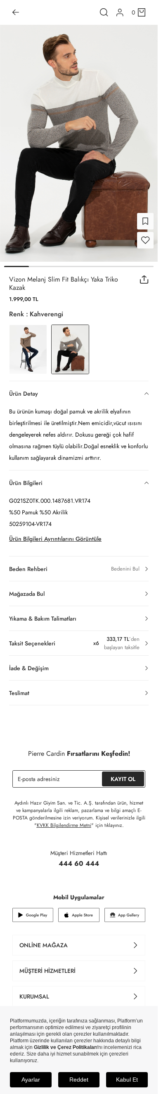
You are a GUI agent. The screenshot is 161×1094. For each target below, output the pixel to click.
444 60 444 (79, 863)
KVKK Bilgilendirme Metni (64, 825)
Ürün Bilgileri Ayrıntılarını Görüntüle (55, 539)
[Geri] (15, 12)
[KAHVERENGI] (28, 349)
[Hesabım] (119, 13)
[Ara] (104, 12)
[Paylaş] (144, 279)
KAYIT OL (123, 779)
